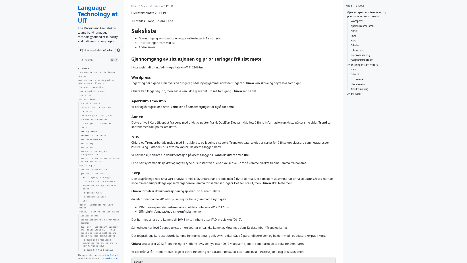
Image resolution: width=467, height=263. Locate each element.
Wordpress (357, 21)
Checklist (86, 111)
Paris (354, 69)
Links (84, 127)
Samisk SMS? (88, 147)
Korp (353, 40)
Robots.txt (84, 95)
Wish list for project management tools (94, 153)
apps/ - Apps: (86, 165)
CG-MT (355, 74)
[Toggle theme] (118, 50)
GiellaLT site (111, 258)
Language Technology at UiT (98, 14)
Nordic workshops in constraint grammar (100, 221)
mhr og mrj (357, 50)
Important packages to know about (99, 187)
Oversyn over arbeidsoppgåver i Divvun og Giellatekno (97, 82)
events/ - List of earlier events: (99, 212)
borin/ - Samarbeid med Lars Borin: (95, 206)
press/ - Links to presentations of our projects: (100, 160)
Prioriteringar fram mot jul (363, 64)
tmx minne (357, 79)
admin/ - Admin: (88, 99)
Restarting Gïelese (94, 197)
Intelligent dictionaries (96, 123)
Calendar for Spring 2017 (96, 107)
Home (134, 6)
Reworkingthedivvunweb (91, 91)
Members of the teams (93, 135)
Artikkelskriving (359, 89)
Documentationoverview (94, 119)
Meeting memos (89, 131)
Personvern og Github (91, 87)
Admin (144, 6)
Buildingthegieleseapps (97, 177)
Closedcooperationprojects (97, 115)
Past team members (91, 139)
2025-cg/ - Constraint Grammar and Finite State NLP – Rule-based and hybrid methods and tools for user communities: (99, 231)
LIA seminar (358, 84)
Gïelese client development (99, 182)
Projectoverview (92, 193)
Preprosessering (360, 55)
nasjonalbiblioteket (362, 60)
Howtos (82, 76)
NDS (353, 35)
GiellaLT (114, 255)
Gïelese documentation (94, 169)
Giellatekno (156, 6)
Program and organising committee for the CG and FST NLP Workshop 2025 (101, 243)
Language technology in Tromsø (96, 72)
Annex (354, 30)
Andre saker (354, 93)
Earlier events (90, 216)
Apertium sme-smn (362, 26)
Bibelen (355, 45)
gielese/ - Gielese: (93, 173)
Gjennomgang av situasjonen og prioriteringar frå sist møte (366, 14)
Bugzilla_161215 (90, 103)
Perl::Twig (87, 143)
